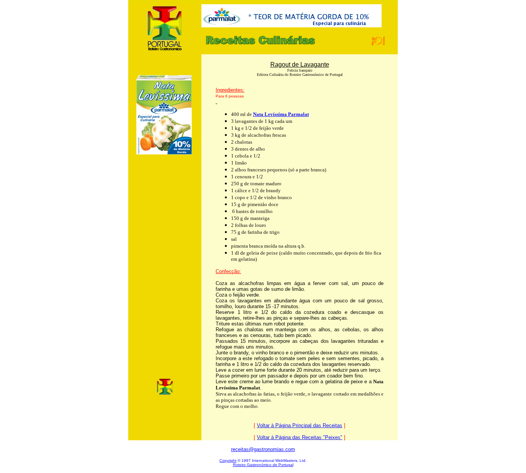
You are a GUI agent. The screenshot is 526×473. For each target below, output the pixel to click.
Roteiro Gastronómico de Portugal (263, 465)
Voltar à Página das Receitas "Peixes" (299, 437)
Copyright (227, 460)
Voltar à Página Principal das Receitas (299, 425)
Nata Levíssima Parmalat (281, 114)
